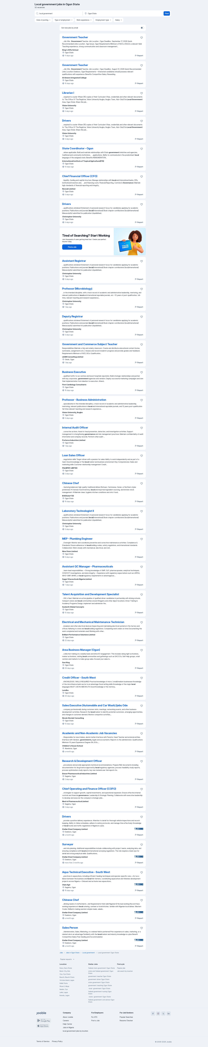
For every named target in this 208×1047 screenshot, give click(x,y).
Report (140, 55)
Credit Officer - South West (79, 677)
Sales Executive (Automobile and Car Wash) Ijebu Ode (95, 705)
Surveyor (67, 844)
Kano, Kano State (66, 968)
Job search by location (125, 971)
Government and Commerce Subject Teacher (89, 344)
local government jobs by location (75, 1031)
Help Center (67, 1024)
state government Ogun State (98, 982)
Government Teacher (75, 37)
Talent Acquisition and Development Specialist (90, 594)
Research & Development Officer (82, 761)
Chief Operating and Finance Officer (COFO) (89, 788)
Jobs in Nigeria (68, 1027)
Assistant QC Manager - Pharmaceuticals (87, 566)
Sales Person (70, 927)
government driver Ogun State (98, 979)
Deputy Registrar (72, 316)
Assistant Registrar (74, 260)
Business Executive (74, 372)
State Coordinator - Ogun (77, 148)
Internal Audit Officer (75, 427)
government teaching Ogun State (100, 985)
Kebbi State (64, 983)
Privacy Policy (57, 1041)
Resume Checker (126, 1020)
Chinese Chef (70, 483)
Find (167, 13)
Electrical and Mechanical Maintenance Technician (93, 622)
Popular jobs (121, 968)
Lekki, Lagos (64, 992)
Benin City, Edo (65, 971)
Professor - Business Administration (84, 399)
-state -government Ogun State (99, 997)
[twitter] (163, 1013)
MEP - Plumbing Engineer (77, 538)
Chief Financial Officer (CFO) (79, 176)
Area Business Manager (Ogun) (81, 649)
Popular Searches (126, 1017)
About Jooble (68, 1017)
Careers (66, 1020)
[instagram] (158, 1013)
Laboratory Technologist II (78, 510)
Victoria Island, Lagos (67, 980)
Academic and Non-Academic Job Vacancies (89, 733)
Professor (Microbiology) (77, 288)
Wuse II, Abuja (64, 986)
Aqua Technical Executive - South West (86, 872)
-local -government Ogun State (99, 988)
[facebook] (153, 1013)
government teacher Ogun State (99, 976)
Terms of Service (42, 1041)
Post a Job (95, 1020)
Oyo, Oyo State (65, 974)
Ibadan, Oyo (64, 989)
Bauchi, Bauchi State (67, 977)
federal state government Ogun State (101, 968)
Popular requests (66, 959)
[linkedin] (168, 1013)
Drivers (66, 120)
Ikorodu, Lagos (64, 995)
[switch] (142, 28)
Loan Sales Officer (73, 455)
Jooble (169, 1042)
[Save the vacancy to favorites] (141, 37)
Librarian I (68, 92)
